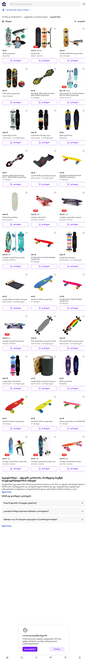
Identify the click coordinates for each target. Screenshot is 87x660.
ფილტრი (81, 21)
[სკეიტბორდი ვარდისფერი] (15, 365)
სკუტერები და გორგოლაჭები (36, 17)
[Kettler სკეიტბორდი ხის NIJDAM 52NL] (72, 405)
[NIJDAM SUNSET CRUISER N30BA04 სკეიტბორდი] (43, 242)
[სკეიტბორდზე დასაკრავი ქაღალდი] (43, 365)
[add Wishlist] (26, 28)
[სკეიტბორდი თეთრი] (15, 119)
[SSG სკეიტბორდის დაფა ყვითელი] (72, 325)
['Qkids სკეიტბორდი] (15, 37)
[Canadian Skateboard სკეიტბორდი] (72, 37)
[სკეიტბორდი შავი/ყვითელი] (43, 119)
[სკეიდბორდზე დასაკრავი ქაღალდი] (43, 160)
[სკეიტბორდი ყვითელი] (72, 242)
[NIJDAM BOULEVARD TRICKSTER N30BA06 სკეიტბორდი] (72, 160)
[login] (79, 657)
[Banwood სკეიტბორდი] (15, 201)
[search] (11, 4)
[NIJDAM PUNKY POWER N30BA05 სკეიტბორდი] (72, 283)
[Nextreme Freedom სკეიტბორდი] (43, 283)
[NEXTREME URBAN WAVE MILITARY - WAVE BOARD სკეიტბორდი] (43, 78)
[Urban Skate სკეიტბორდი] (15, 78)
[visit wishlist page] (51, 657)
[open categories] (21, 657)
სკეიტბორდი (55, 17)
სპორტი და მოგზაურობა (12, 17)
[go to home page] (4, 4)
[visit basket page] (65, 657)
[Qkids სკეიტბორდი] (72, 119)
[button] (36, 657)
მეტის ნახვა (7, 492)
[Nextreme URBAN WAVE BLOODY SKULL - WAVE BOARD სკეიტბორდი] (15, 160)
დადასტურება (30, 649)
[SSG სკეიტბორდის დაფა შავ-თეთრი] (43, 325)
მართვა (57, 649)
